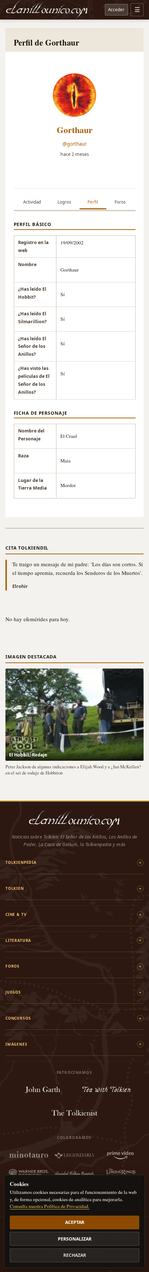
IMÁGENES (16, 1044)
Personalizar (74, 1239)
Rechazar (74, 1255)
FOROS (12, 966)
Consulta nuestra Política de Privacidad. (49, 1206)
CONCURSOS (18, 1018)
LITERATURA (18, 940)
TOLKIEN (14, 888)
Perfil (93, 202)
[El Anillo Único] (47, 10)
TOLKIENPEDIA (21, 862)
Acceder (116, 9)
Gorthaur (75, 129)
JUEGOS (13, 992)
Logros (64, 202)
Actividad (32, 202)
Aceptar (74, 1222)
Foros (120, 202)
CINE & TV (15, 914)
